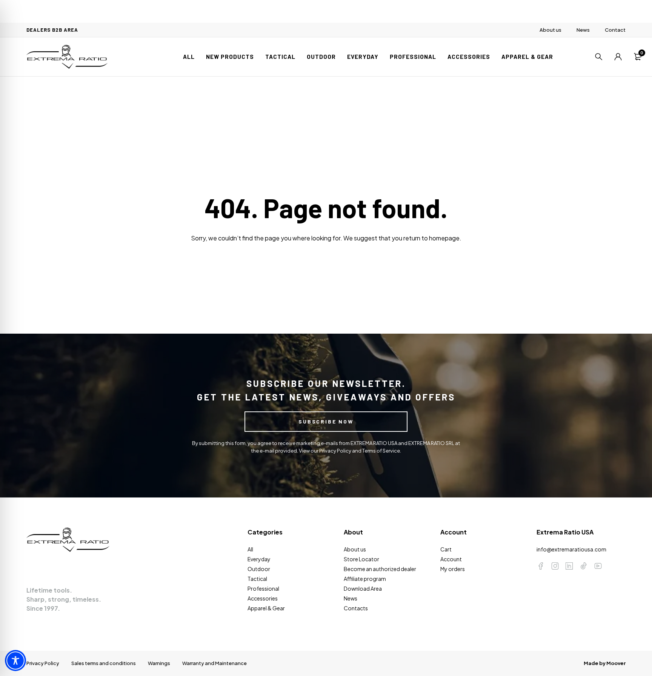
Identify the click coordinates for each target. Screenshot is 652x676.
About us (550, 30)
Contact (615, 30)
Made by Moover (605, 663)
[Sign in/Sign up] (618, 56)
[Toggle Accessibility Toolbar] (15, 660)
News (583, 30)
